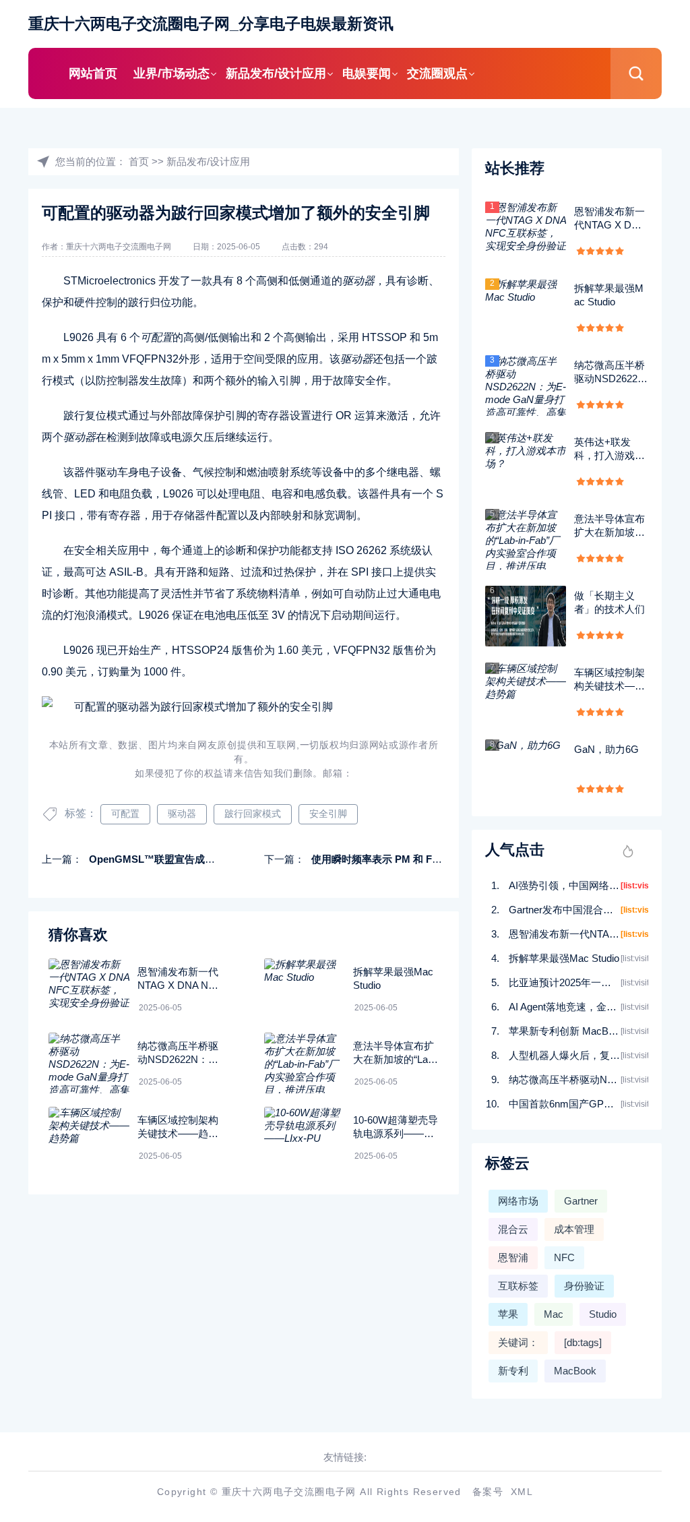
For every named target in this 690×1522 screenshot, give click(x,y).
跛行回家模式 (252, 813)
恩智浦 (513, 1257)
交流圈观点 (437, 73)
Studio (603, 1314)
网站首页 (93, 73)
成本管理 (574, 1229)
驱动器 (182, 813)
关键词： (518, 1342)
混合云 (513, 1229)
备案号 (487, 1491)
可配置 (125, 813)
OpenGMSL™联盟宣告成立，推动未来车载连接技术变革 (217, 859)
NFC (564, 1257)
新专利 (513, 1370)
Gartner (581, 1201)
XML (522, 1491)
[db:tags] (583, 1342)
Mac (553, 1314)
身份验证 (584, 1285)
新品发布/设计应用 (276, 73)
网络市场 (518, 1201)
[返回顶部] (647, 1353)
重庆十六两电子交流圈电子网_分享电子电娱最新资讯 (211, 24)
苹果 (508, 1314)
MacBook (575, 1370)
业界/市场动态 (171, 73)
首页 (139, 161)
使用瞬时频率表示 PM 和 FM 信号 (387, 859)
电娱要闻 (366, 73)
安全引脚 (328, 813)
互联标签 (518, 1285)
